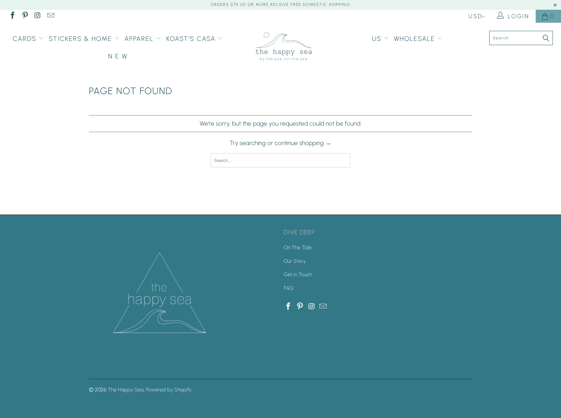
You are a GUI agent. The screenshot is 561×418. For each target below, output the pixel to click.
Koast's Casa (192, 39)
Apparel (140, 39)
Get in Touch (298, 274)
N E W (118, 56)
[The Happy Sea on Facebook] (12, 16)
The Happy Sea (125, 390)
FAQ (288, 288)
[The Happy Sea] (283, 47)
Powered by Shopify (169, 390)
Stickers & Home (81, 39)
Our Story (295, 261)
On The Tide (298, 247)
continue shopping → (303, 143)
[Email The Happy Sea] (50, 16)
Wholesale (415, 39)
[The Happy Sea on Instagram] (37, 16)
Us (378, 39)
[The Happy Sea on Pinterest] (25, 16)
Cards (26, 39)
